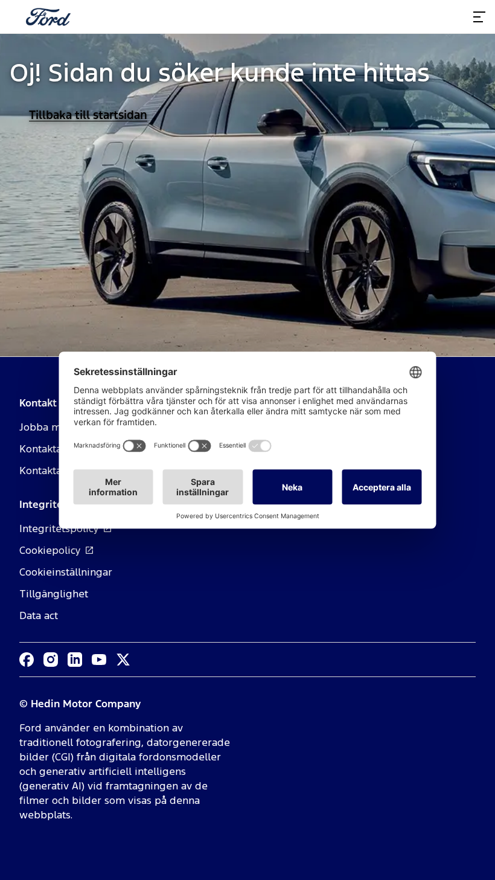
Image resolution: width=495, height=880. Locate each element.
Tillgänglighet (53, 593)
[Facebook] (26, 659)
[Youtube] (99, 659)
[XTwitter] (123, 659)
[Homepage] (48, 17)
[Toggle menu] (479, 17)
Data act (38, 615)
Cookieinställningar (65, 572)
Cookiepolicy (50, 550)
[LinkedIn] (75, 659)
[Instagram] (50, 659)
